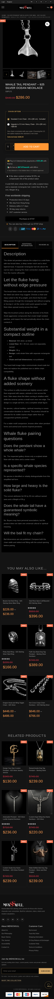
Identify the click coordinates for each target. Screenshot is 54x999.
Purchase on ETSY (27, 219)
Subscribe (45, 971)
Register (9, 2)
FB (32, 1)
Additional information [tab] (27, 244)
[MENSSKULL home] (13, 906)
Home (4, 15)
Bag (49, 7)
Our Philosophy (7, 933)
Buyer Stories (6, 937)
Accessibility (6, 944)
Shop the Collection (11, 980)
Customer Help (34, 944)
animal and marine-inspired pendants (27, 427)
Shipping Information (36, 937)
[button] (47, 24)
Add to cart (31, 146)
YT (51, 1)
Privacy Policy (33, 950)
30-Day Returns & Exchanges (39, 940)
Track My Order (34, 933)
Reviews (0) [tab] (44, 245)
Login (3, 2)
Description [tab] (10, 245)
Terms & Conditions (35, 947)
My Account (33, 930)
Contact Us (5, 947)
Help (49, 986)
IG (41, 1)
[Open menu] (4, 7)
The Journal (6, 940)
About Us (5, 930)
